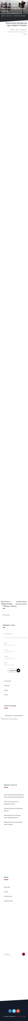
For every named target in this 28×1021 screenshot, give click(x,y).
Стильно (6, 690)
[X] (6, 384)
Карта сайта (7, 887)
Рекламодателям (8, 900)
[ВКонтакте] (2, 384)
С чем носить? (7, 681)
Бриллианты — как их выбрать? (14, 715)
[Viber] (8, 384)
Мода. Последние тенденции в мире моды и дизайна (13, 8)
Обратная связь (8, 896)
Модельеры (7, 615)
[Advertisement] (13, 395)
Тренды (6, 694)
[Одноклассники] (4, 384)
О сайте (6, 891)
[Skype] (10, 384)
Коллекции (6, 685)
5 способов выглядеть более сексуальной (15, 557)
